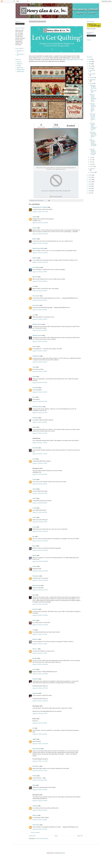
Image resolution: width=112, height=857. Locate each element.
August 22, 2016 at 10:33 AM (40, 233)
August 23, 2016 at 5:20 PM (40, 723)
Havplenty (35, 679)
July (91, 157)
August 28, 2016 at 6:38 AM (40, 819)
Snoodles (35, 447)
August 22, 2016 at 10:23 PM (40, 550)
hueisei (35, 566)
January (92, 172)
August (92, 83)
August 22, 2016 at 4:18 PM (40, 371)
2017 (90, 66)
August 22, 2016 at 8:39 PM (40, 512)
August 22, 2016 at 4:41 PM (40, 392)
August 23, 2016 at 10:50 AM (40, 664)
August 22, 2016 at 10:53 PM (40, 571)
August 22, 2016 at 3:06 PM (40, 309)
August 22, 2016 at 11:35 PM (40, 604)
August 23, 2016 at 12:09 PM (40, 688)
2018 (90, 63)
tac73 (34, 459)
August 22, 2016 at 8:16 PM (40, 483)
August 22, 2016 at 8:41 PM (40, 521)
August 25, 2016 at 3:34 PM (40, 789)
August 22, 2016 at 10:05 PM (40, 531)
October (92, 77)
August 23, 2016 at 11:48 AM (40, 673)
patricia (35, 346)
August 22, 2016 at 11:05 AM (40, 243)
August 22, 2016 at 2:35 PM (40, 271)
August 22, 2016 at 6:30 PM (40, 422)
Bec (34, 536)
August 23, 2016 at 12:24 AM (40, 624)
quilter (34, 216)
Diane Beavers (37, 748)
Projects (19, 65)
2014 (90, 177)
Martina (35, 238)
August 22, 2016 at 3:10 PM (40, 319)
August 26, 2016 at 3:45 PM (40, 810)
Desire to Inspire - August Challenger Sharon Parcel (93, 98)
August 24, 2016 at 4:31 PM (40, 770)
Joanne (35, 227)
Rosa (34, 397)
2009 (90, 188)
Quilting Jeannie (37, 324)
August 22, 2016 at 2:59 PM (40, 281)
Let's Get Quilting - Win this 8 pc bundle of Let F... (93, 151)
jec (33, 728)
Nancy (34, 620)
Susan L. (35, 648)
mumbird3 (35, 387)
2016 (90, 68)
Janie (34, 367)
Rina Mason (36, 766)
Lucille (35, 508)
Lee (34, 630)
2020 (90, 59)
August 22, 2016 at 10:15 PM (40, 540)
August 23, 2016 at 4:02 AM (40, 634)
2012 (90, 181)
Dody (34, 785)
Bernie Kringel (37, 585)
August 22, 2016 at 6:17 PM (40, 412)
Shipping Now (20, 71)
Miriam (34, 555)
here (42, 58)
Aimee (34, 376)
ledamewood (36, 356)
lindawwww (36, 576)
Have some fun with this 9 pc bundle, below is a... (93, 117)
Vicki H (34, 489)
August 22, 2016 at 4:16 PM (40, 362)
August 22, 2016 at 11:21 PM (40, 589)
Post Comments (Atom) (42, 838)
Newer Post (32, 835)
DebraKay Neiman (37, 406)
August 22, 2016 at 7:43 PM (40, 463)
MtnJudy (35, 276)
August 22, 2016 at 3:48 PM (40, 330)
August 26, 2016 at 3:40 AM (40, 800)
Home (56, 835)
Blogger (63, 853)
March (92, 166)
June (91, 159)
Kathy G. (35, 815)
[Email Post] (49, 200)
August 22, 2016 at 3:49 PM (40, 341)
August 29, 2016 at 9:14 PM (40, 829)
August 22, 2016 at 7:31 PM (40, 453)
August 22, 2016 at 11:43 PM (40, 615)
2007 (90, 193)
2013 (90, 179)
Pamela (35, 775)
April (91, 164)
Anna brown (36, 295)
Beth (34, 595)
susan (34, 527)
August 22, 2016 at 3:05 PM (40, 290)
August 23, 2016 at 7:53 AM (40, 653)
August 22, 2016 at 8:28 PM (40, 502)
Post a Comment (35, 832)
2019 (90, 61)
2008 (90, 190)
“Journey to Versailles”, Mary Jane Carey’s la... (93, 135)
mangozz (35, 805)
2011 (90, 184)
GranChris (35, 609)
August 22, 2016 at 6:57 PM (40, 433)
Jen (34, 286)
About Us (19, 61)
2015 (90, 175)
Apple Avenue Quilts (38, 248)
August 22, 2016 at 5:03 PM (40, 401)
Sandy (34, 427)
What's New (20, 67)
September (93, 79)
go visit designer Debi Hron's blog (74, 59)
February (92, 168)
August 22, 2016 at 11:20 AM (40, 252)
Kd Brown (35, 417)
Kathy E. (35, 258)
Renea (34, 546)
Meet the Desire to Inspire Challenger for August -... (93, 143)
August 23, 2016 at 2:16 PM (40, 713)
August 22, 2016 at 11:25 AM (40, 262)
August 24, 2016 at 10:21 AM (40, 743)
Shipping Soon (20, 69)
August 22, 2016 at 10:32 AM (40, 222)
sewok (34, 669)
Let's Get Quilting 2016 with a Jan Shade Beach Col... (93, 107)
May (91, 162)
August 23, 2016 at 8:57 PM (40, 734)
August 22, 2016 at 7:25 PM (40, 442)
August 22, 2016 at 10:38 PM (40, 561)
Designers (19, 63)
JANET (34, 739)
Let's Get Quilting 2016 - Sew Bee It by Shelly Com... (93, 126)
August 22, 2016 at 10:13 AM (40, 211)
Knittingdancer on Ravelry (40, 207)
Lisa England (36, 267)
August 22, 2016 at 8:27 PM (40, 493)
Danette (35, 658)
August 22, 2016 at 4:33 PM (40, 382)
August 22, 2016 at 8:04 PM (40, 474)
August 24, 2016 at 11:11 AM (40, 761)
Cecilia (34, 479)
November (92, 74)
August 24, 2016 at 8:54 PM (40, 780)
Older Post (80, 835)
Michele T (35, 639)
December (92, 70)
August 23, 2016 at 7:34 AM (40, 643)
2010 (90, 186)
